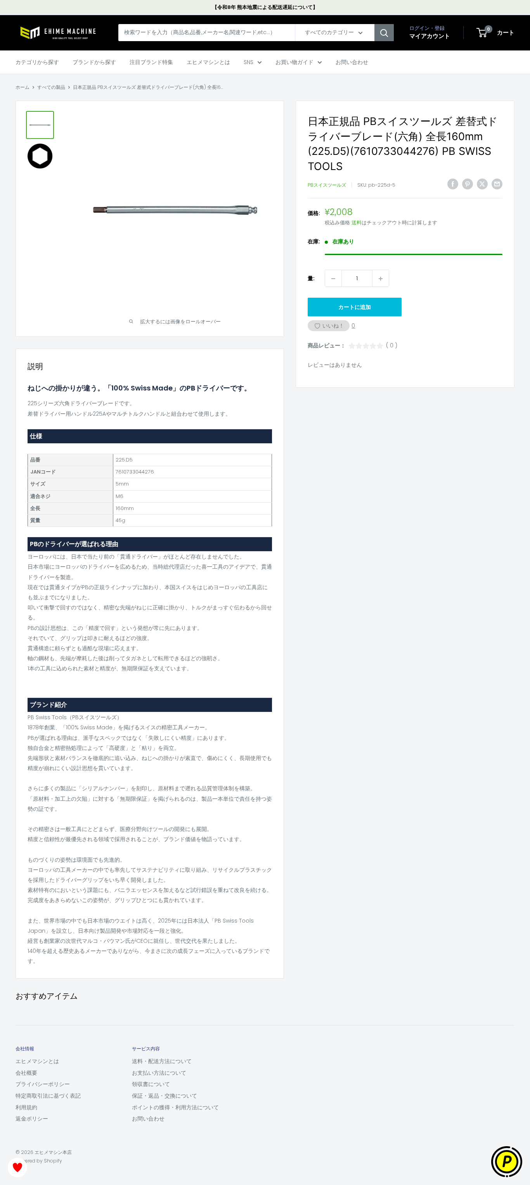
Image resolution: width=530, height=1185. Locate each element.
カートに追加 (354, 307)
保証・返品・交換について (164, 1096)
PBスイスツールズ (327, 185)
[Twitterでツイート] (482, 184)
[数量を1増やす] (380, 279)
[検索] (384, 33)
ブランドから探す (94, 62)
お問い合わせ (352, 62)
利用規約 (26, 1107)
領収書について (151, 1084)
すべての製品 (51, 87)
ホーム (22, 87)
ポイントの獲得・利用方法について (175, 1107)
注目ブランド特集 (151, 62)
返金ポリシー (32, 1119)
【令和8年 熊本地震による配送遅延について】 (265, 7)
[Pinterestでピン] (467, 184)
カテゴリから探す (37, 62)
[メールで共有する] (497, 184)
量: (311, 278)
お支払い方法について (159, 1073)
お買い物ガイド (294, 62)
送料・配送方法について (162, 1061)
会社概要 (26, 1073)
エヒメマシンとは (208, 62)
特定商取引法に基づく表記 (48, 1096)
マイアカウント (429, 36)
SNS (248, 62)
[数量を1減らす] (333, 279)
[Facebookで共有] (452, 184)
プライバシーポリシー (43, 1084)
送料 (357, 222)
